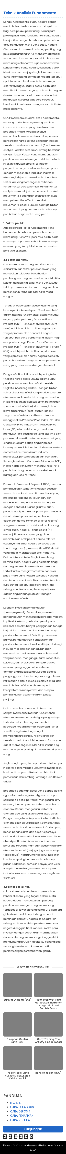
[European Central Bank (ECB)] (17, 1024)
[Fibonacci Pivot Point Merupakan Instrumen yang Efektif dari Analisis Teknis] (48, 985)
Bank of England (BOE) (17, 999)
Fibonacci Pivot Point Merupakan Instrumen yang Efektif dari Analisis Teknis (48, 1004)
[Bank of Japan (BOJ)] (48, 1058)
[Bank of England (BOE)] (17, 985)
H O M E (15, 1103)
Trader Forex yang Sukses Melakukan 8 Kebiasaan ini (17, 1075)
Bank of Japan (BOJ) (48, 1072)
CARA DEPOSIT (20, 1111)
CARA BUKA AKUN (22, 1107)
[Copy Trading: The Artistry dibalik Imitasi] (48, 1024)
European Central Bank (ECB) (17, 1040)
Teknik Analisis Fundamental (30, 13)
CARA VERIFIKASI (21, 1120)
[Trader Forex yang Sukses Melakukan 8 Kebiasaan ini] (17, 1058)
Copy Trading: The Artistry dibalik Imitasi (48, 1040)
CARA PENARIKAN (22, 1116)
